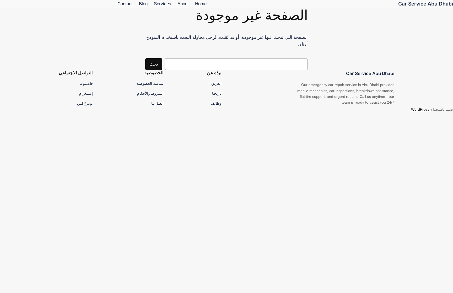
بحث (153, 64)
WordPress (420, 109)
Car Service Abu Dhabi (425, 4)
